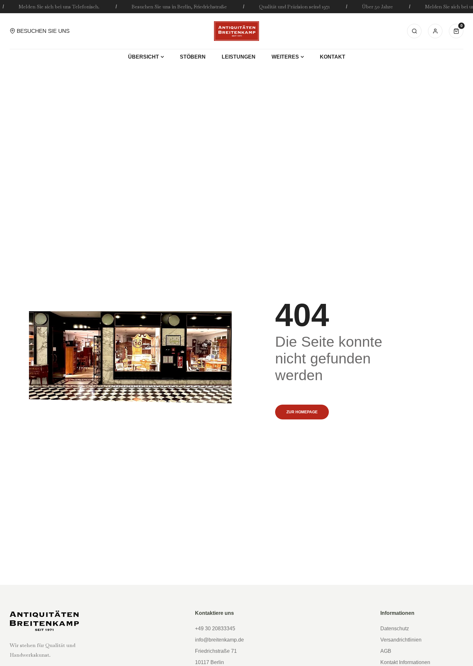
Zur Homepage (302, 412)
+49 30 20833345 (215, 628)
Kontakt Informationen (405, 662)
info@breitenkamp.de (219, 640)
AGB (385, 651)
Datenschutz (394, 628)
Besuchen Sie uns (43, 31)
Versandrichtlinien (401, 640)
